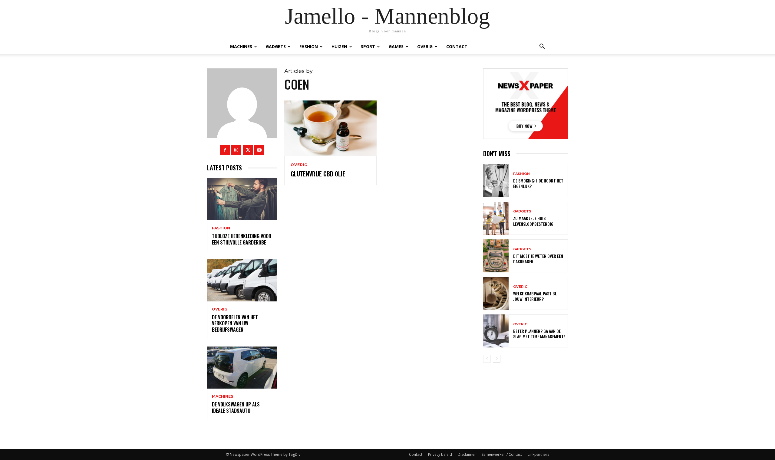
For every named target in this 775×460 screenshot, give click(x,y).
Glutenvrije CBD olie (318, 173)
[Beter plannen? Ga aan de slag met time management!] (496, 330)
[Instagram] (236, 150)
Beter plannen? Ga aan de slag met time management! (539, 334)
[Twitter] (248, 150)
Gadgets (276, 46)
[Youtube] (259, 150)
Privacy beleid (440, 454)
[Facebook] (225, 150)
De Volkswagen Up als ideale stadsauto (236, 407)
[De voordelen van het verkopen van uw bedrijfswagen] (242, 280)
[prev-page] (487, 359)
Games (396, 46)
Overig (425, 46)
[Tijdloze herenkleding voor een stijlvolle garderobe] (242, 199)
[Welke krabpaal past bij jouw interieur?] (496, 293)
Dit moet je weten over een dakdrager (538, 258)
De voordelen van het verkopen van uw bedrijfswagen (235, 324)
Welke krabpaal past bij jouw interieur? (535, 296)
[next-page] (496, 359)
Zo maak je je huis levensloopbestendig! (534, 221)
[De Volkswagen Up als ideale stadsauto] (242, 368)
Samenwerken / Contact (502, 454)
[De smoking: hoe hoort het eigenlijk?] (496, 180)
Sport (368, 46)
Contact (456, 46)
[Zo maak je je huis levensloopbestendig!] (496, 218)
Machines (241, 46)
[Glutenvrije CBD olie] (330, 128)
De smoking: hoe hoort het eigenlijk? (538, 183)
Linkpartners (538, 454)
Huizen (339, 46)
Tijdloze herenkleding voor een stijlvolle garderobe (241, 239)
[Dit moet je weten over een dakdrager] (496, 255)
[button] (542, 46)
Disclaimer (467, 454)
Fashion (308, 46)
